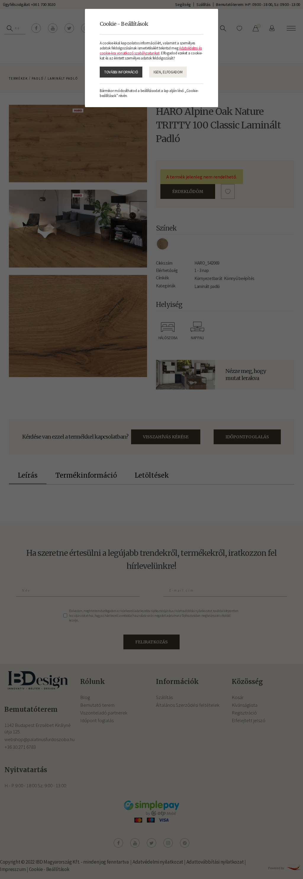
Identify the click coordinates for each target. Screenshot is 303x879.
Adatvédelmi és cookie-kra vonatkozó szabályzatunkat (151, 51)
